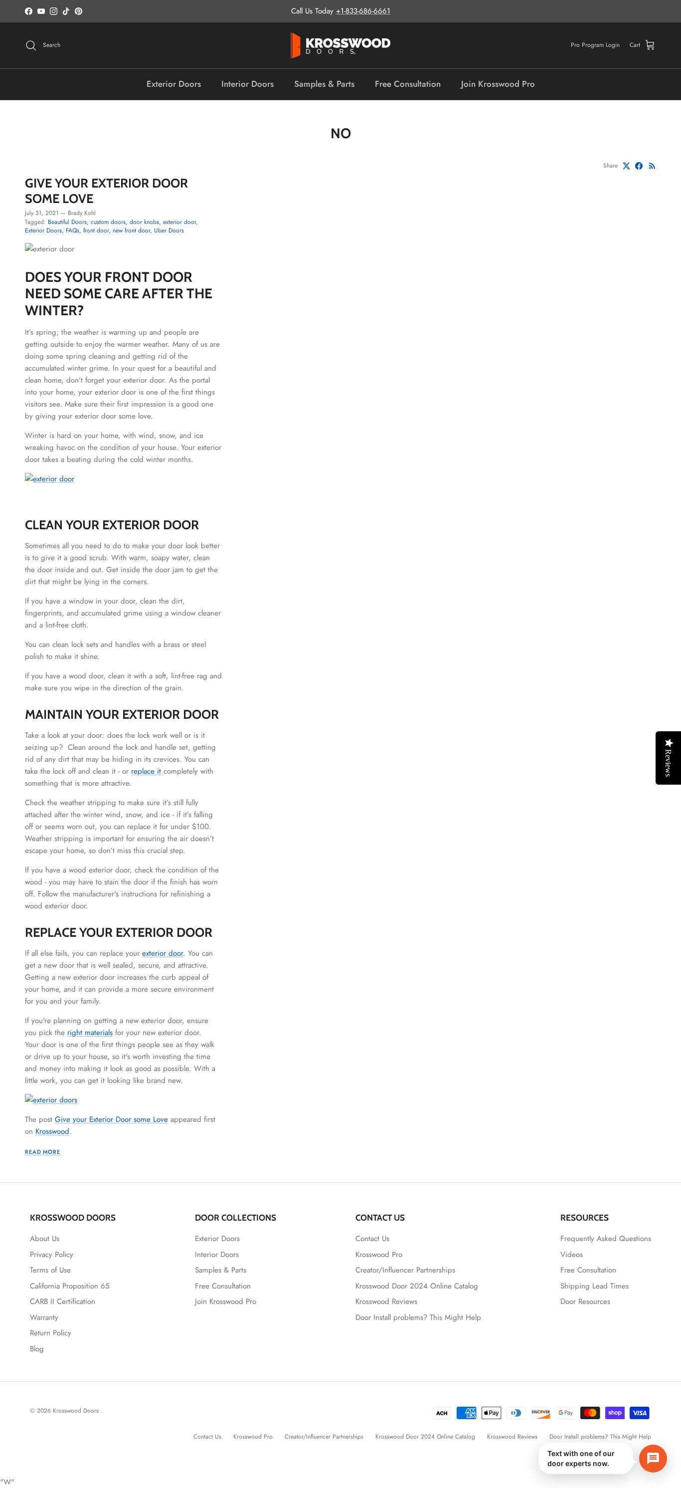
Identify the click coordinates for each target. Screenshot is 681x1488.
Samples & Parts (324, 84)
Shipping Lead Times (594, 1285)
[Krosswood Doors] (340, 45)
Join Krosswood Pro (498, 84)
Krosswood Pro (378, 1254)
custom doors (108, 221)
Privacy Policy (51, 1254)
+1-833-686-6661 (363, 10)
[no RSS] (652, 166)
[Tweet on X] (626, 166)
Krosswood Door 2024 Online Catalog (416, 1285)
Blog (37, 1348)
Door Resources (585, 1301)
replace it (147, 771)
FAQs (72, 230)
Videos (571, 1254)
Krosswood (52, 1131)
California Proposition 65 (69, 1285)
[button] (602, 1458)
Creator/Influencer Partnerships (405, 1270)
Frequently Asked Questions (605, 1238)
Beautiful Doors (67, 221)
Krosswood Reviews (386, 1301)
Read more (42, 1152)
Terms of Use (50, 1270)
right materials (90, 1032)
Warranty (44, 1317)
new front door (131, 230)
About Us (44, 1238)
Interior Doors (247, 84)
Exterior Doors (174, 84)
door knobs (144, 221)
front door (96, 230)
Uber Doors (169, 230)
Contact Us (372, 1238)
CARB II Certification (62, 1301)
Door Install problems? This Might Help (418, 1317)
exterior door (179, 221)
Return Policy (50, 1332)
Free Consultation (408, 84)
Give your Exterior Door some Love (106, 190)
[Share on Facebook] (639, 166)
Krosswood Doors (77, 1410)
